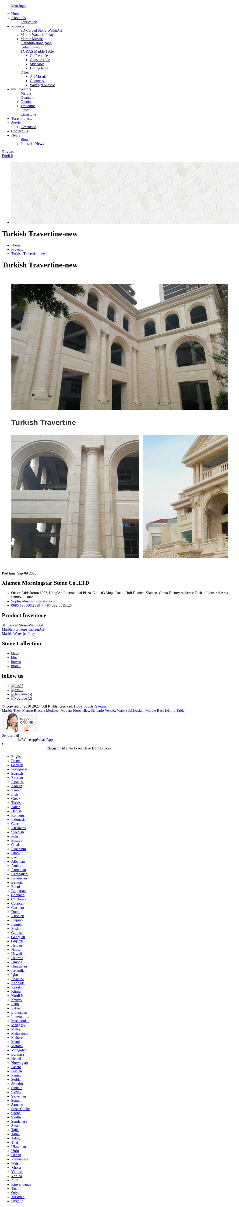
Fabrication (29, 22)
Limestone (28, 114)
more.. (16, 666)
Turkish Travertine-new (28, 254)
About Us (18, 18)
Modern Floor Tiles (74, 710)
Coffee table (39, 56)
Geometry (37, 81)
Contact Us (19, 131)
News (15, 135)
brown (16, 662)
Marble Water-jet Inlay (37, 35)
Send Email (10, 735)
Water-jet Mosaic (42, 85)
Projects (17, 249)
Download (28, 127)
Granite (26, 102)
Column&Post (31, 47)
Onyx (25, 110)
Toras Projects (21, 118)
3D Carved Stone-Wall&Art (41, 30)
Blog (24, 139)
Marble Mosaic (32, 39)
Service (16, 123)
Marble (26, 93)
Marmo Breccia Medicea (40, 710)
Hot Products (83, 706)
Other (25, 72)
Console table (40, 60)
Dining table (39, 68)
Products (17, 26)
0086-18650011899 (25, 605)
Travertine (28, 106)
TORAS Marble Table (37, 51)
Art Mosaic (38, 77)
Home (15, 14)
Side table (37, 64)
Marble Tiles (11, 710)
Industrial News (32, 144)
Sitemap (101, 706)
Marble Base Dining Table (164, 710)
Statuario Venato (103, 710)
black (15, 653)
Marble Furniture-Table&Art (23, 629)
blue (14, 658)
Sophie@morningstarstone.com (34, 601)
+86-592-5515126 (58, 605)
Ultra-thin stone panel (36, 43)
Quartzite (27, 97)
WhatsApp (45, 740)
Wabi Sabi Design (130, 710)
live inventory (21, 89)
